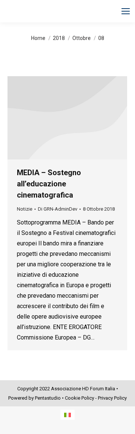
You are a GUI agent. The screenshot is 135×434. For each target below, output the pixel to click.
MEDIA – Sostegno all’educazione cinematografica (49, 183)
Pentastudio (48, 398)
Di (57, 209)
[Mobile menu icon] (125, 11)
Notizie (24, 209)
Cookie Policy (79, 398)
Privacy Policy (112, 398)
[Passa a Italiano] (67, 415)
